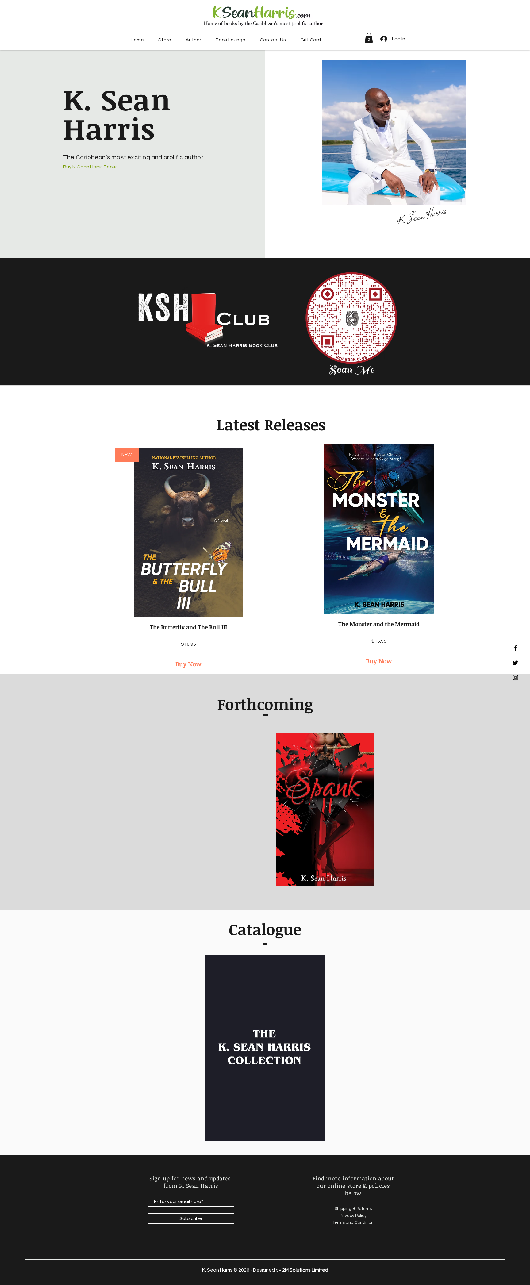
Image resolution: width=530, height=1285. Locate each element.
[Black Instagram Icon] (515, 677)
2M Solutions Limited (305, 1270)
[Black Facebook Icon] (515, 648)
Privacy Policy (353, 1216)
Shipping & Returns (353, 1208)
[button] (164, 40)
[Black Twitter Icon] (515, 662)
